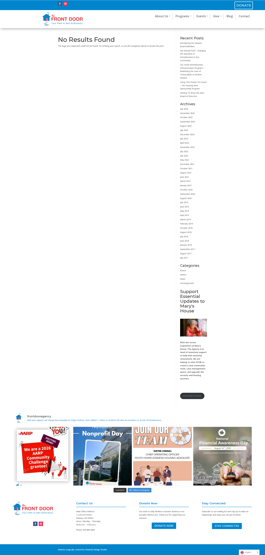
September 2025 (187, 121)
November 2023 (187, 147)
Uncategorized (187, 283)
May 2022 (184, 160)
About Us (161, 16)
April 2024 (184, 143)
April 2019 (184, 215)
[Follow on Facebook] (60, 4)
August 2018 (186, 232)
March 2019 (185, 219)
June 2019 (184, 206)
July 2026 (184, 109)
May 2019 (184, 211)
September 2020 (187, 194)
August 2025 (186, 126)
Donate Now (163, 526)
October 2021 (186, 168)
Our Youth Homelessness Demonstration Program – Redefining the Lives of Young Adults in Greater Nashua (192, 71)
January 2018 (186, 245)
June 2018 (184, 240)
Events (201, 16)
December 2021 (187, 164)
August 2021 (186, 172)
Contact (244, 16)
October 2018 (186, 228)
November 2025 (187, 113)
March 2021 (185, 181)
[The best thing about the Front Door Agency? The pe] (162, 456)
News (182, 279)
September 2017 (187, 249)
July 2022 (184, 155)
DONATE (243, 5)
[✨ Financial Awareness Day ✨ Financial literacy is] (222, 456)
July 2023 (184, 151)
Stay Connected (227, 526)
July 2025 (184, 130)
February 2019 (186, 223)
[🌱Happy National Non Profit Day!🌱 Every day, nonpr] (102, 456)
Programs (182, 16)
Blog (229, 16)
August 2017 (186, 253)
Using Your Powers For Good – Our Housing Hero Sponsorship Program (193, 85)
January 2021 (186, 185)
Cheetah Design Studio (96, 549)
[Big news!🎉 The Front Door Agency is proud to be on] (42, 456)
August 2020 (186, 198)
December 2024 (187, 134)
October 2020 (186, 189)
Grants (183, 274)
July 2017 (184, 257)
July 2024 (184, 138)
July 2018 (184, 236)
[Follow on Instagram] (65, 4)
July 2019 (184, 202)
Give (216, 16)
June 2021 (184, 177)
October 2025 (186, 117)
